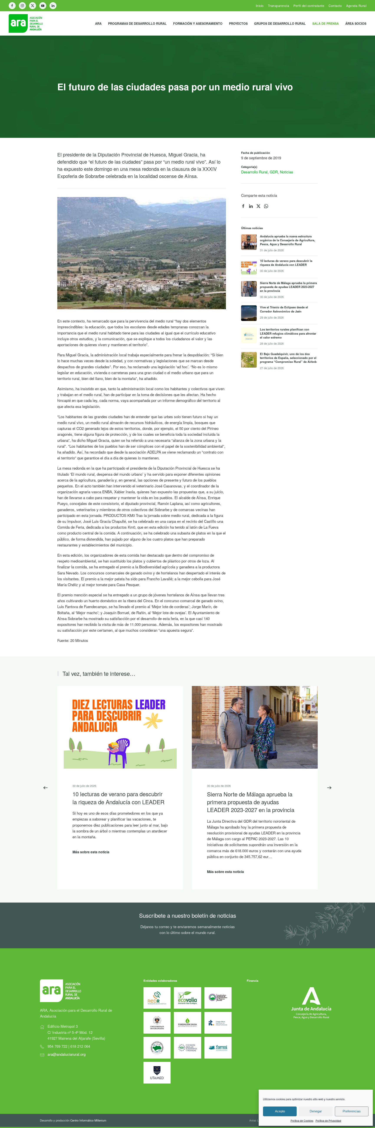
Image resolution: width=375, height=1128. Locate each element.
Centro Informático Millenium (88, 1120)
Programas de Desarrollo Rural (137, 23)
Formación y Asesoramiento (197, 23)
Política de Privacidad (328, 1120)
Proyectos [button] (238, 23)
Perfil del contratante (308, 5)
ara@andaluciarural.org (67, 1054)
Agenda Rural (356, 5)
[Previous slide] (45, 788)
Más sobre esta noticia (90, 851)
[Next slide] (329, 788)
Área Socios (355, 23)
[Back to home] (29, 23)
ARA (98, 23)
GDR (274, 171)
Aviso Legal (257, 1120)
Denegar (316, 1111)
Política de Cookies (302, 1120)
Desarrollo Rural (254, 171)
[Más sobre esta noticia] (120, 726)
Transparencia (278, 5)
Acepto (280, 1111)
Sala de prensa (325, 23)
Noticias (286, 171)
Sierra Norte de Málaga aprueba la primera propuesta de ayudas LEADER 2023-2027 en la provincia (250, 802)
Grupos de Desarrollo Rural (280, 23)
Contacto (335, 5)
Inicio (260, 5)
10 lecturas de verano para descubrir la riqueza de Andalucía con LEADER (118, 798)
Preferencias (352, 1111)
